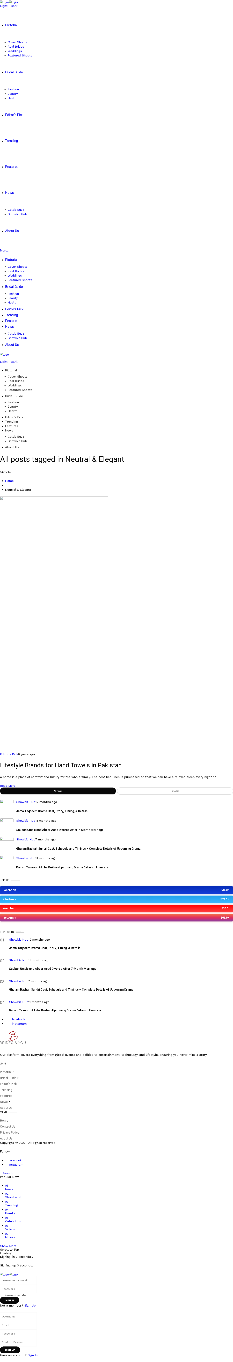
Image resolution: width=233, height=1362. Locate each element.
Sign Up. (30, 1305)
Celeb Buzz (16, 436)
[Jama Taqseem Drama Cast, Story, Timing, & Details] (7, 806)
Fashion (13, 402)
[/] (1, 358)
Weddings (15, 385)
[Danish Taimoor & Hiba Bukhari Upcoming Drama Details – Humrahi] (7, 863)
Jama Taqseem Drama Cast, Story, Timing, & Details (52, 811)
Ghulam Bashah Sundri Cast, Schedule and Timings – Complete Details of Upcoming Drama (78, 848)
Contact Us (7, 1126)
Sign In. (33, 1355)
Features (11, 426)
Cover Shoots (17, 376)
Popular (58, 791)
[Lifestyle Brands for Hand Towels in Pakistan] (54, 624)
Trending (11, 421)
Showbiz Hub (17, 441)
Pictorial (11, 370)
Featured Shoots (20, 390)
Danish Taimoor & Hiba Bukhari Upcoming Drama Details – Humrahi (62, 867)
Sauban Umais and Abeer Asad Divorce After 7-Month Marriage (60, 830)
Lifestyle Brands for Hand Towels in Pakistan (61, 765)
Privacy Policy (9, 1132)
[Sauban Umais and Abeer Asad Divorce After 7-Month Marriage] (7, 825)
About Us (12, 447)
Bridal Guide (14, 396)
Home (9, 480)
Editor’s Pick (14, 417)
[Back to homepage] (9, 1274)
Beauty (13, 406)
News (9, 430)
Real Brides (16, 381)
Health (13, 411)
